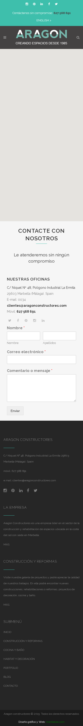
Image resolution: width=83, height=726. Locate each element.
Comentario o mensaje (29, 371)
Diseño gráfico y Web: (31, 721)
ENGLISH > (43, 20)
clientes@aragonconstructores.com (34, 480)
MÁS (6, 544)
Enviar (15, 411)
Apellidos (49, 343)
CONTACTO (10, 685)
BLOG (7, 676)
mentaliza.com (55, 721)
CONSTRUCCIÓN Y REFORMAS (22, 641)
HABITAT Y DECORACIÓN (19, 659)
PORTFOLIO (10, 667)
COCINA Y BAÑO (13, 650)
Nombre (16, 328)
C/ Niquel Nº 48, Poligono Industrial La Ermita (41, 287)
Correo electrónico (26, 352)
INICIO (7, 632)
